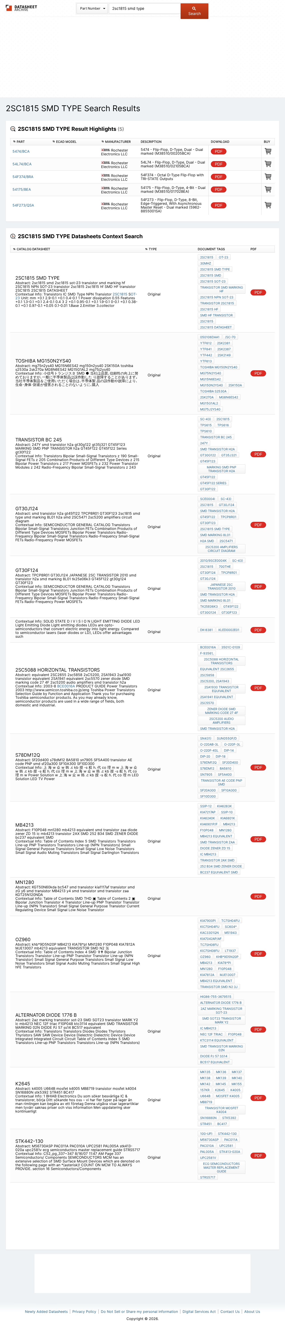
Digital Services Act (199, 1311)
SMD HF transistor (216, 315)
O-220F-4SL (209, 750)
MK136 (221, 1072)
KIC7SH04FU (209, 926)
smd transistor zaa (217, 842)
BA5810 (225, 768)
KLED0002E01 (228, 630)
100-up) (206, 1133)
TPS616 (223, 425)
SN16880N (208, 1118)
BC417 (222, 1124)
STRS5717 (207, 1177)
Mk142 (205, 1084)
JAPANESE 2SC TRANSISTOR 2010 (222, 586)
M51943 (230, 933)
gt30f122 (207, 489)
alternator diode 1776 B (221, 1002)
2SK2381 (223, 343)
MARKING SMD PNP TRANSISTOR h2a (221, 469)
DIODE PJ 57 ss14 (213, 1056)
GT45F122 (207, 477)
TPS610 (206, 431)
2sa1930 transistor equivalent (221, 689)
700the (225, 566)
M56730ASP (209, 1140)
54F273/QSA (23, 205)
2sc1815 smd (210, 275)
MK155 (237, 1084)
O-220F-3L (232, 744)
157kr (205, 1090)
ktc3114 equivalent (217, 1040)
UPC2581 (226, 1146)
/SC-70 (230, 337)
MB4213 (229, 824)
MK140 (237, 1078)
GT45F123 (207, 461)
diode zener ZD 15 (215, 848)
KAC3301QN (209, 933)
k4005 (235, 1090)
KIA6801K (227, 818)
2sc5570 (207, 703)
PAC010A (207, 1146)
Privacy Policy (84, 1311)
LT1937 (230, 951)
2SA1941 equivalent (216, 697)
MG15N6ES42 (210, 379)
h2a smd (207, 541)
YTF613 (206, 361)
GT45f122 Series (213, 483)
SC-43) (205, 419)
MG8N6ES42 (228, 397)
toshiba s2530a (213, 391)
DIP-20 (205, 756)
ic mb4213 (208, 854)
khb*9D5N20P (227, 957)
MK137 (237, 1072)
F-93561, (207, 653)
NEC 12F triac (211, 1034)
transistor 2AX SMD (217, 860)
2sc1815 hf (209, 309)
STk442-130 (227, 1133)
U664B (205, 1096)
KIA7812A (207, 975)
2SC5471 (226, 541)
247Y (204, 443)
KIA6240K (207, 818)
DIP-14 (229, 750)
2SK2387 (224, 349)
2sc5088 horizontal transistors (221, 661)
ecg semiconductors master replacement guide (221, 1167)
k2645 (220, 1090)
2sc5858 (207, 675)
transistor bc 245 (216, 437)
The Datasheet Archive (21, 8)
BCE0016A (66, 686)
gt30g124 (208, 612)
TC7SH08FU (209, 945)
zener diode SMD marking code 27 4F (221, 711)
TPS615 (206, 425)
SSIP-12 (206, 806)
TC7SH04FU (230, 920)
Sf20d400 (230, 762)
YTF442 (206, 355)
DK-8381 (206, 630)
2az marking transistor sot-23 (221, 1010)
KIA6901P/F (209, 824)
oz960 (205, 957)
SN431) (205, 738)
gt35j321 (229, 455)
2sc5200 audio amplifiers (221, 720)
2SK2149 (224, 355)
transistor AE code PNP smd (221, 782)
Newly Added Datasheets (46, 1311)
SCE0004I (207, 499)
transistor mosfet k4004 (221, 1110)
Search (194, 13)
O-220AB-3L (209, 744)
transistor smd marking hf (221, 289)
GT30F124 (208, 572)
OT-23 (223, 257)
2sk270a (207, 397)
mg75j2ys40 (210, 409)
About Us (252, 1311)
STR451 (206, 1124)
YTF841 (206, 349)
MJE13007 (227, 975)
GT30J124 (226, 505)
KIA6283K (224, 806)
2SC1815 (120, 294)
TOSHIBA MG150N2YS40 (218, 367)
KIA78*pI (224, 963)
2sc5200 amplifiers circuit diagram (221, 549)
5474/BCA (21, 151)
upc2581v (208, 1158)
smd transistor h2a (217, 449)
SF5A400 (225, 774)
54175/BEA (21, 189)
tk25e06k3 (209, 606)
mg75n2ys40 (210, 373)
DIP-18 (221, 756)
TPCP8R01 (228, 517)
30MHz (205, 263)
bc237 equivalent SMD (219, 872)
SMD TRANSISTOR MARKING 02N (221, 1048)
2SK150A (235, 385)
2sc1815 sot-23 (213, 281)
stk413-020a (229, 1152)
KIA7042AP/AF (211, 939)
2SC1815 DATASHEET (216, 327)
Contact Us (230, 1311)
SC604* (231, 926)
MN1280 (206, 969)
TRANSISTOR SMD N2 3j (219, 987)
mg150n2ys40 (211, 385)
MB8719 (206, 1102)
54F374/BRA (22, 176)
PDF (219, 151)
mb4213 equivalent (216, 836)
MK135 (205, 1072)
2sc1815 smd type (215, 269)
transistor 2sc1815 (217, 303)
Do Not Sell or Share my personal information (139, 1311)
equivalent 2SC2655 (217, 669)
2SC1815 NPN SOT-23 (216, 297)
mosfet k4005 (228, 1096)
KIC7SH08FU (209, 951)
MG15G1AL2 (209, 403)
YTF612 (206, 343)
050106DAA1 (210, 337)
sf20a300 (208, 790)
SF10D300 (208, 796)
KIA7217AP (208, 812)
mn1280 (225, 830)
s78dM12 (207, 768)
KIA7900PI (208, 920)
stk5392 (229, 1118)
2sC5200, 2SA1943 (214, 681)
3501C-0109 (230, 647)
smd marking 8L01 (215, 535)
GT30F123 (208, 523)
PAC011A (230, 1140)
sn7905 (206, 774)
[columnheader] (30, 141)
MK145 (221, 1084)
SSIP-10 (227, 812)
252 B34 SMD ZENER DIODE (221, 866)
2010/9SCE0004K (213, 560)
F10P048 (207, 830)
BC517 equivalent (215, 1062)
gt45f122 (207, 517)
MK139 (221, 1078)
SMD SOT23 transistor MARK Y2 (221, 1020)
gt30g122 (208, 455)
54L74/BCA (22, 164)
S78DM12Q (208, 762)
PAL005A (207, 1152)
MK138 (205, 1078)
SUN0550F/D (227, 738)
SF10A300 (229, 790)
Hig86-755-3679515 (215, 996)
